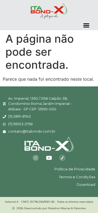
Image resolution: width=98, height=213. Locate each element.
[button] (86, 25)
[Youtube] (49, 158)
